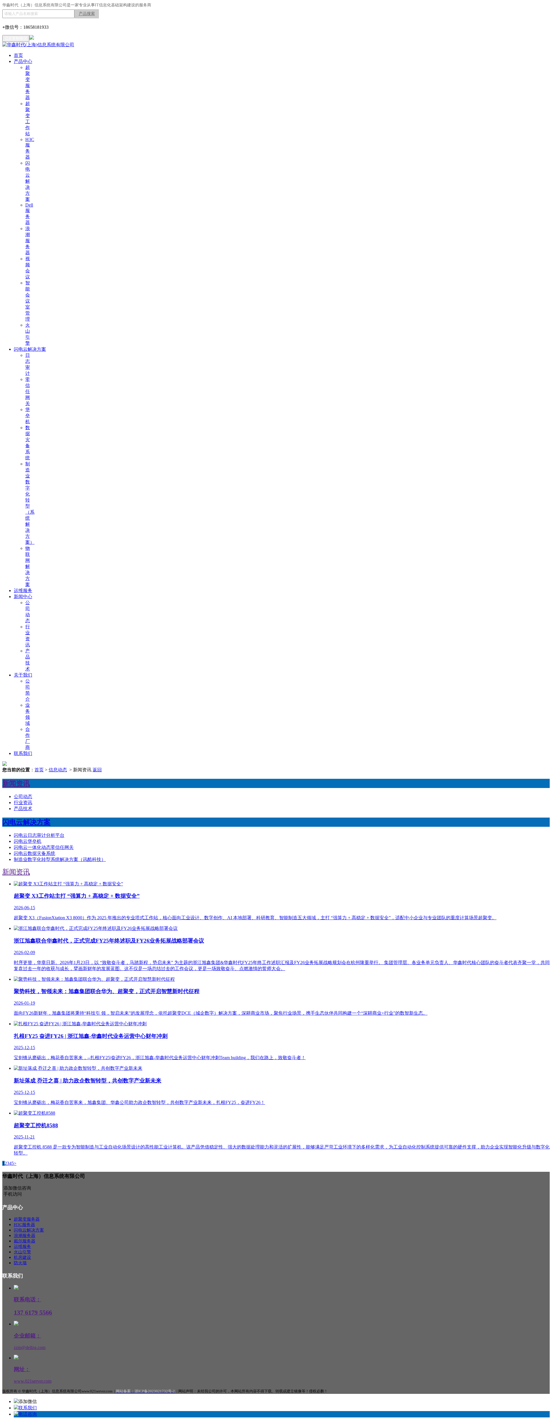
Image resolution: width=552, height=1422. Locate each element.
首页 (18, 55)
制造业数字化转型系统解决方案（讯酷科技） (60, 859)
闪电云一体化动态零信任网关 (44, 847)
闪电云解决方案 (27, 181)
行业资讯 (23, 802)
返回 (97, 769)
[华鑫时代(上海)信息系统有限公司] (38, 44)
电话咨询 (27, 1414)
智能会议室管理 (27, 300)
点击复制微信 (16, 38)
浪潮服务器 (27, 240)
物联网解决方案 (27, 566)
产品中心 (23, 61)
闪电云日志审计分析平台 (39, 835)
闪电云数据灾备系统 (34, 853)
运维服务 (23, 590)
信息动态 (58, 769)
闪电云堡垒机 (27, 841)
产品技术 (23, 808)
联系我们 (23, 753)
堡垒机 (27, 415)
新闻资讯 (16, 872)
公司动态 (23, 796)
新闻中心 (23, 596)
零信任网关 (27, 391)
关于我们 (23, 675)
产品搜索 (87, 13)
